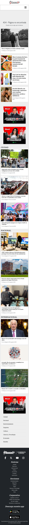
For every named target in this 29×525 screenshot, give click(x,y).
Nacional (6, 420)
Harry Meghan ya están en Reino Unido (13, 48)
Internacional (14, 468)
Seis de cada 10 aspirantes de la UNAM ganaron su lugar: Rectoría (13, 279)
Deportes (6, 427)
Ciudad (5, 417)
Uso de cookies (14, 501)
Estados (5, 441)
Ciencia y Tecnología (9, 434)
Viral (14, 492)
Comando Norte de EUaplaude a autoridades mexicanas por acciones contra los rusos (12, 309)
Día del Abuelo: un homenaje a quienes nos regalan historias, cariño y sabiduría (19, 92)
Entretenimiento (8, 424)
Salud (14, 486)
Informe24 (14, 475)
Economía (6, 438)
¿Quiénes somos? (14, 498)
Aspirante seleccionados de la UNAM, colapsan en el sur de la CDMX (13, 170)
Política (14, 470)
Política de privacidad (14, 499)
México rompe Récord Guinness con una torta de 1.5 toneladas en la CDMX (13, 196)
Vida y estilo (14, 490)
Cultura (5, 431)
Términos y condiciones (14, 503)
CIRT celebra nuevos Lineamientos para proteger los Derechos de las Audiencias (13, 253)
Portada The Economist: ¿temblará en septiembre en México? (13, 363)
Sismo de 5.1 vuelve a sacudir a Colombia (14, 388)
